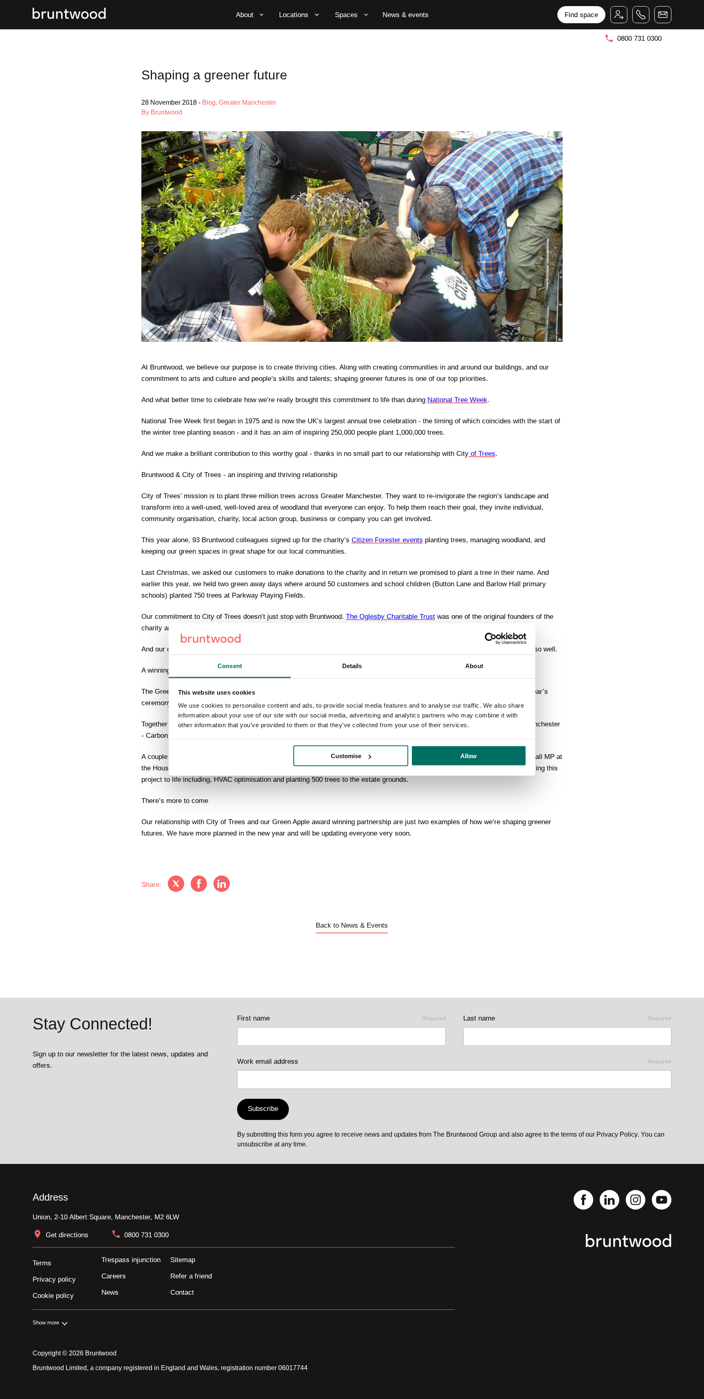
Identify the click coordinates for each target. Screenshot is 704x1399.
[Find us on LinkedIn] (609, 1200)
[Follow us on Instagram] (635, 1200)
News (110, 1292)
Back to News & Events (352, 925)
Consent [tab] (230, 665)
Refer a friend (191, 1276)
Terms (42, 1263)
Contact (182, 1292)
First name (341, 1018)
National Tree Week (457, 400)
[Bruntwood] (69, 14)
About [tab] (474, 665)
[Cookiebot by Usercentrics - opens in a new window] (490, 639)
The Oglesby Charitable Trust (390, 616)
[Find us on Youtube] (661, 1200)
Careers (113, 1276)
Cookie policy (53, 1295)
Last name (567, 1018)
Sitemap (182, 1260)
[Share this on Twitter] (176, 884)
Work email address (454, 1061)
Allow (468, 755)
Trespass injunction (131, 1260)
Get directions (67, 1235)
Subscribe (263, 1108)
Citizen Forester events (387, 540)
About (244, 15)
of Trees (482, 453)
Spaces (346, 15)
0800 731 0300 (639, 38)
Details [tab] (352, 665)
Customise (346, 755)
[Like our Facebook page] (583, 1200)
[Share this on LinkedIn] (221, 884)
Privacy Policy (617, 1134)
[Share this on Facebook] (199, 884)
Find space (581, 15)
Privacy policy (54, 1279)
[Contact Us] (662, 14)
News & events (406, 15)
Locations (293, 15)
